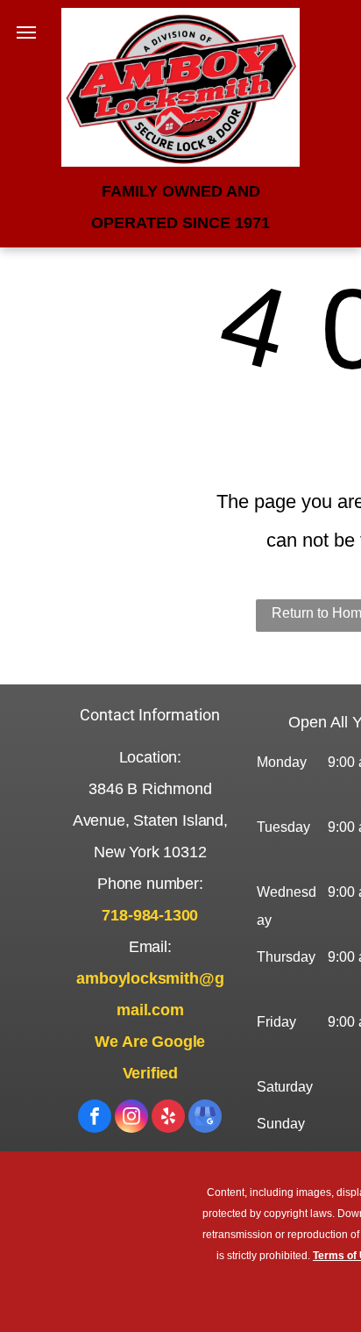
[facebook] (94, 1118)
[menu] (26, 32)
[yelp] (168, 1118)
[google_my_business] (205, 1118)
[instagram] (131, 1118)
